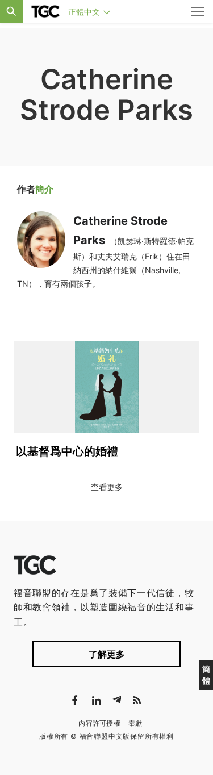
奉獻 (135, 723)
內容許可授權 (99, 723)
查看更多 (107, 487)
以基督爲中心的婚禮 (67, 451)
